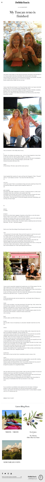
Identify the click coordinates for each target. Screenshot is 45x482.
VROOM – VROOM (11, 432)
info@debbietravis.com (32, 478)
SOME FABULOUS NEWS (12, 462)
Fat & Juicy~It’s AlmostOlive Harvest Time (33, 435)
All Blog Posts (23, 7)
